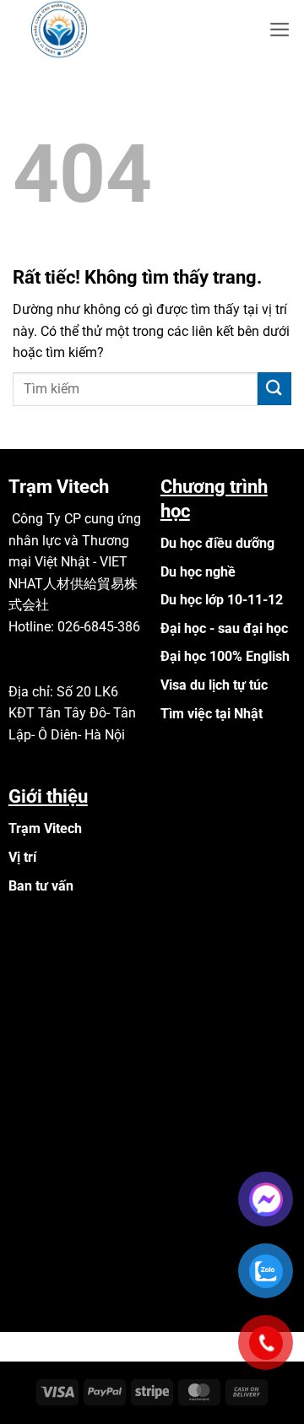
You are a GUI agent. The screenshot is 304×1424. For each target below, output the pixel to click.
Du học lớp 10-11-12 (221, 600)
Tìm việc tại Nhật (211, 714)
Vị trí (22, 857)
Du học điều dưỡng (217, 543)
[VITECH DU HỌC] (97, 29)
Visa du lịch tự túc (214, 685)
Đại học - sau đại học (224, 628)
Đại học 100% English (225, 656)
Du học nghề (198, 572)
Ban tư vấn (40, 886)
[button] (280, 29)
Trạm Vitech (45, 828)
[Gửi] (274, 388)
